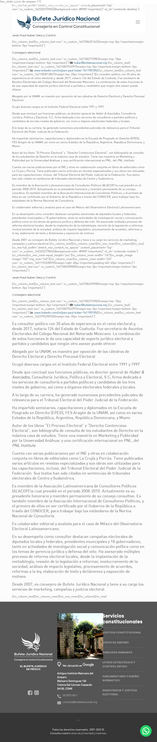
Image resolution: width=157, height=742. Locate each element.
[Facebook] (141, 7)
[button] (146, 731)
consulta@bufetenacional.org (65, 5)
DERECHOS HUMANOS (117, 652)
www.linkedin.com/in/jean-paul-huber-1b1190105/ (66, 70)
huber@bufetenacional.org (90, 63)
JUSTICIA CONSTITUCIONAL (121, 632)
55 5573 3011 (26, 5)
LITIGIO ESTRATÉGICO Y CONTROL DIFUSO (118, 664)
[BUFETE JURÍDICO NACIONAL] (58, 22)
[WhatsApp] (134, 7)
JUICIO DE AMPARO (115, 642)
